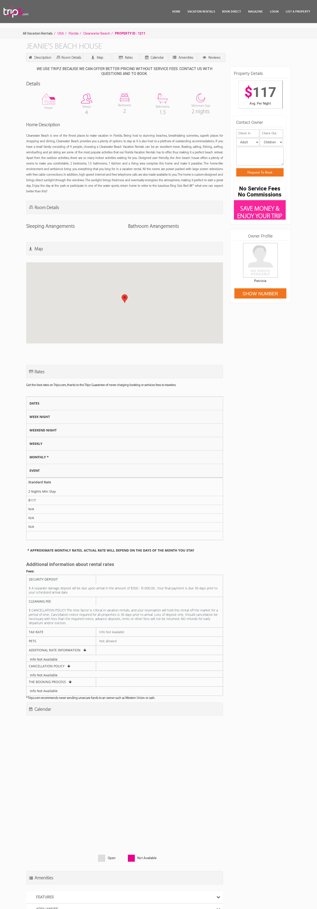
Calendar (157, 57)
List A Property (298, 11)
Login (274, 11)
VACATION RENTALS (201, 11)
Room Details (71, 57)
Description (42, 57)
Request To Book (259, 172)
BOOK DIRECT (231, 11)
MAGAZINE (255, 11)
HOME (176, 11)
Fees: (30, 571)
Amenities (185, 57)
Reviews (213, 57)
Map (99, 57)
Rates (128, 57)
